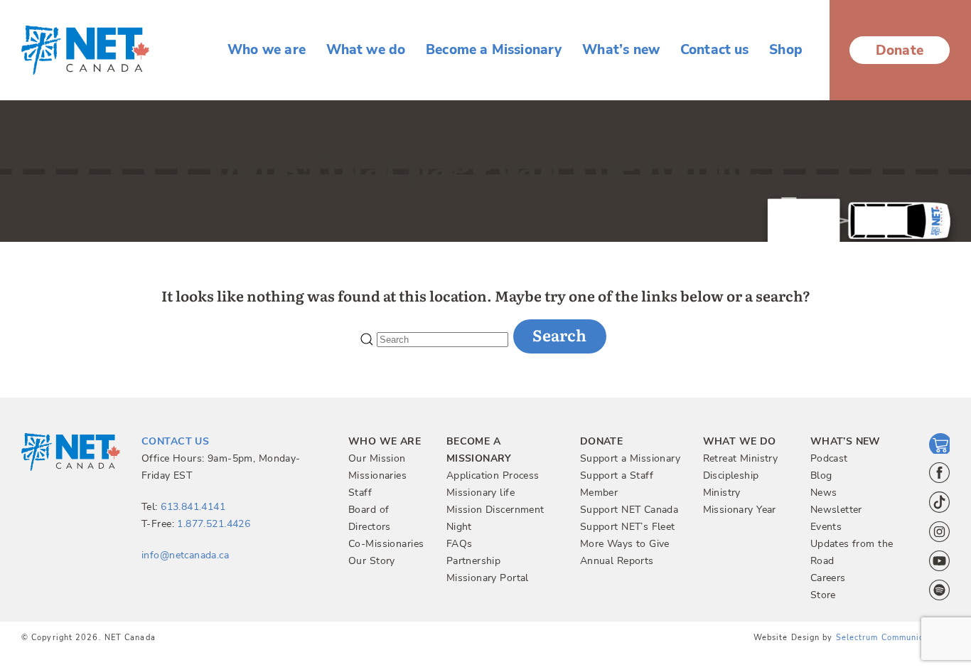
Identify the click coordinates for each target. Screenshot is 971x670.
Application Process (493, 475)
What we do (366, 50)
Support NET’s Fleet (627, 526)
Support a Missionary (630, 458)
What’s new (621, 50)
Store (823, 595)
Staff (360, 492)
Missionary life (480, 492)
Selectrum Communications (893, 637)
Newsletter (836, 509)
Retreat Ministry (740, 458)
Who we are (266, 50)
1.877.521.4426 (213, 524)
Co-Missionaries (386, 544)
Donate (899, 50)
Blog (821, 475)
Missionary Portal (487, 578)
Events (826, 526)
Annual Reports (617, 561)
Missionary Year (739, 509)
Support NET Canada (629, 509)
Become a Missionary (494, 50)
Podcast (829, 458)
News (823, 492)
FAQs (459, 544)
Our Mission (377, 458)
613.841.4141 (193, 507)
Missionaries (377, 475)
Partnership (473, 561)
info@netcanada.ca (185, 555)
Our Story (371, 561)
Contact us (714, 50)
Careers (828, 578)
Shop (786, 50)
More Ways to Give (625, 544)
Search (559, 334)
